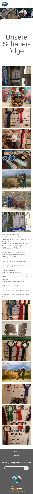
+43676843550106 (16, 490)
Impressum (16, 455)
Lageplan (16, 451)
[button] (30, 3)
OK (26, 468)
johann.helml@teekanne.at (16, 491)
